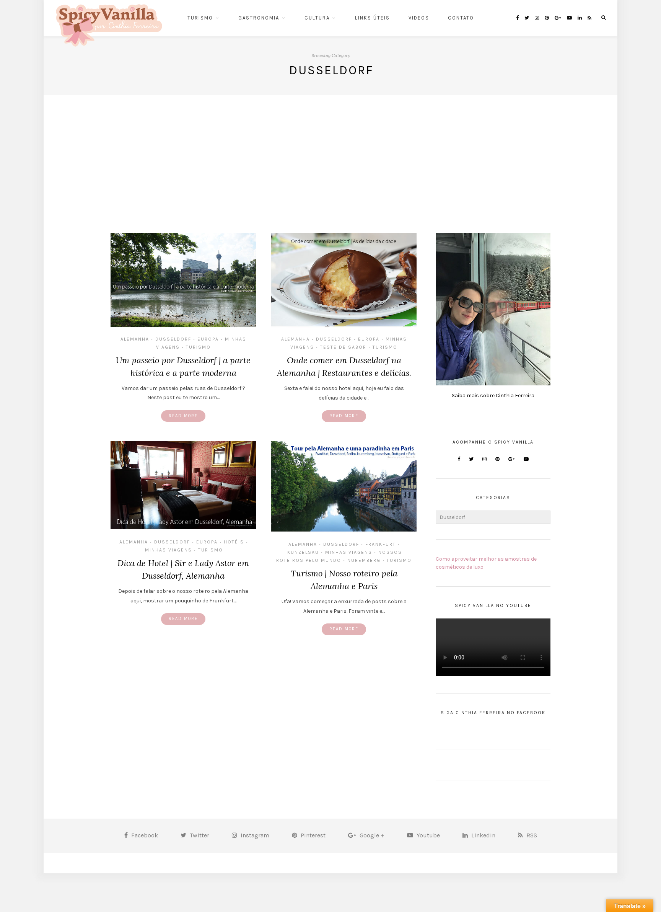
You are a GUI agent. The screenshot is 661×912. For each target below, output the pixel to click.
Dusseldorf (173, 339)
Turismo (200, 18)
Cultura (317, 18)
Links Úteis (372, 18)
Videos (419, 18)
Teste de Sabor (343, 347)
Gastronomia (258, 18)
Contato (461, 18)
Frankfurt (380, 544)
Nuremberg (364, 560)
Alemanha (134, 339)
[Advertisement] (330, 152)
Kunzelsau (303, 552)
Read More (183, 415)
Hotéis (234, 542)
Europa (208, 339)
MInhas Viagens (168, 550)
